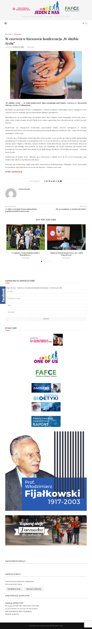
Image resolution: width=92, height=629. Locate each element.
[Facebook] (83, 23)
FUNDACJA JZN (18, 47)
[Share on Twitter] (47, 181)
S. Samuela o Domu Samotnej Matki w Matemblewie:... (26, 254)
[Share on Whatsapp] (56, 181)
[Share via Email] (61, 181)
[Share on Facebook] (44, 181)
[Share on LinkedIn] (51, 181)
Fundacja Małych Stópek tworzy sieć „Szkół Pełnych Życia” (66, 254)
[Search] (86, 23)
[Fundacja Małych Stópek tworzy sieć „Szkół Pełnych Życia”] (66, 237)
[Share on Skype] (58, 181)
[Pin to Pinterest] (49, 181)
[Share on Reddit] (54, 181)
